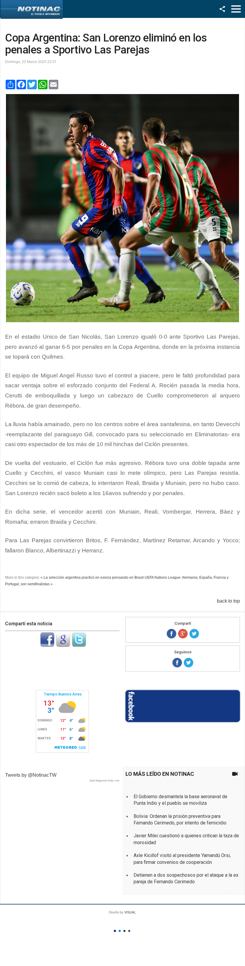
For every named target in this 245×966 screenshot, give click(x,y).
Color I (115, 931)
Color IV (129, 931)
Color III (124, 931)
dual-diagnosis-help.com (105, 780)
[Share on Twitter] (194, 633)
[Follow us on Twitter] (188, 662)
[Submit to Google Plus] (63, 645)
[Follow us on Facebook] (177, 662)
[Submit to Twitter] (79, 645)
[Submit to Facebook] (47, 645)
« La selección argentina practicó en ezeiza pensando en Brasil (92, 577)
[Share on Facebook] (171, 633)
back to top (228, 600)
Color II (120, 931)
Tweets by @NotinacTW (30, 775)
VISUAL (130, 912)
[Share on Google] (183, 633)
